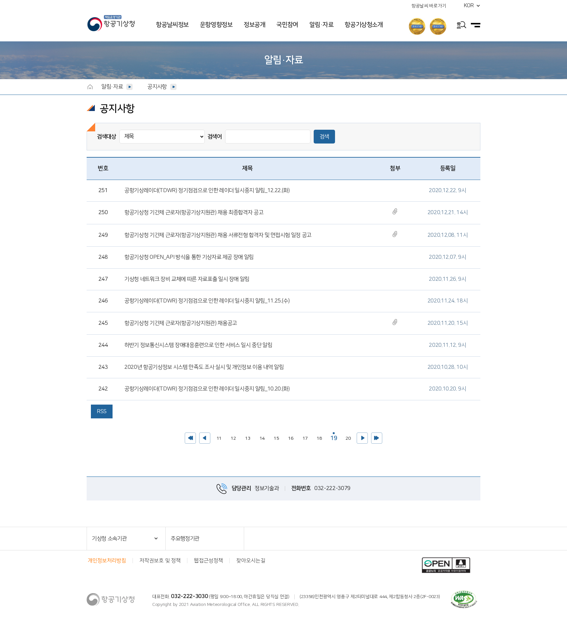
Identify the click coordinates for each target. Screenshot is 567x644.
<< (190, 438)
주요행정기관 (185, 539)
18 (318, 437)
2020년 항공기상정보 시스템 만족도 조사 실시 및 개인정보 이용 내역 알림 (204, 367)
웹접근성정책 (208, 561)
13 (246, 437)
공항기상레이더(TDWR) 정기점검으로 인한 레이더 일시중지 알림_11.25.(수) (207, 301)
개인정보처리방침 (107, 561)
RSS (102, 411)
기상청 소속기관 (109, 539)
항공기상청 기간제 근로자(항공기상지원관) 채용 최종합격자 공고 (193, 212)
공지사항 (157, 87)
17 (304, 437)
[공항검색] (461, 25)
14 (260, 437)
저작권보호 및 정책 (159, 561)
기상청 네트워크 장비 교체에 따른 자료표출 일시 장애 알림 (186, 279)
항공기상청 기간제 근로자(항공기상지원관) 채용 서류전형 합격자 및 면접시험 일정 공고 (217, 235)
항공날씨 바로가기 (428, 6)
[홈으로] (90, 86)
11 (217, 437)
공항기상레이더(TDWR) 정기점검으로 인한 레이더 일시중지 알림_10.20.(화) (207, 389)
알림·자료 (112, 87)
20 (347, 437)
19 (332, 437)
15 (275, 437)
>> (376, 438)
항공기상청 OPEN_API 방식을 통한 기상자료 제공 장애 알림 (189, 257)
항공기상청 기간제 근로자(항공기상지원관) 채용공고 (180, 323)
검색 (324, 137)
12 (232, 437)
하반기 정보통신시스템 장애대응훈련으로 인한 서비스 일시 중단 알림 (198, 345)
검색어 (214, 137)
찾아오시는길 (250, 561)
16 (289, 437)
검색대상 (106, 137)
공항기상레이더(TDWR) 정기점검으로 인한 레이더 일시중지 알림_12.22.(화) (207, 190)
